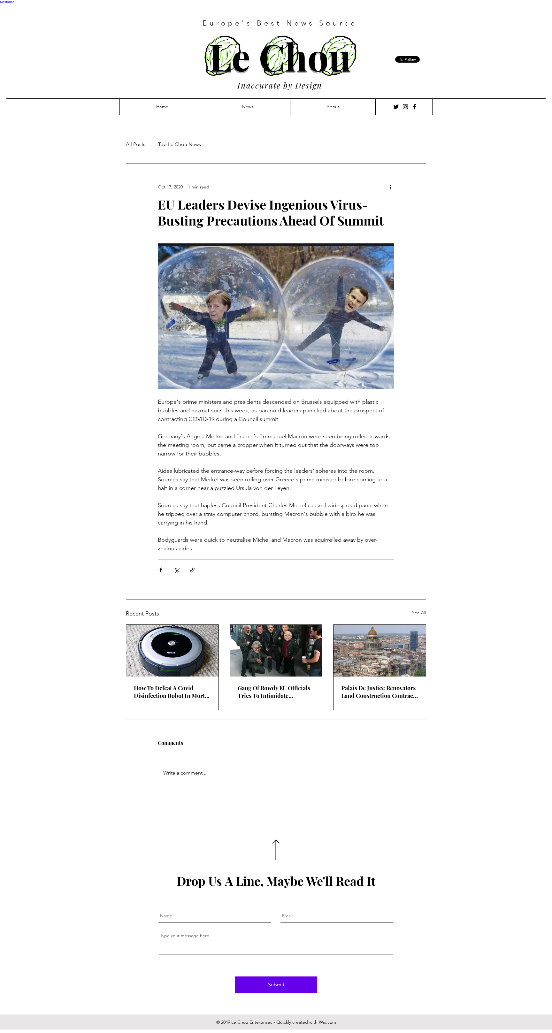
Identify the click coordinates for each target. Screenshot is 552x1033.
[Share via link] (192, 570)
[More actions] (390, 187)
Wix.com (327, 1022)
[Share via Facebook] (161, 570)
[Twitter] (396, 106)
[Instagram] (405, 106)
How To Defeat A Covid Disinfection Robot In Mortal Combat (172, 692)
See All (419, 613)
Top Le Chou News (179, 144)
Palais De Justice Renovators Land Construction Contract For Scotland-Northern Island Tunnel (378, 692)
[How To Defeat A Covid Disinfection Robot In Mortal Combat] (172, 651)
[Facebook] (414, 106)
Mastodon (7, 2)
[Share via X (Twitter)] (176, 570)
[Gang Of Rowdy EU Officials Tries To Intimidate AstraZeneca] (276, 651)
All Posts (135, 144)
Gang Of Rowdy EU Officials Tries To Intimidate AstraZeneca (274, 692)
